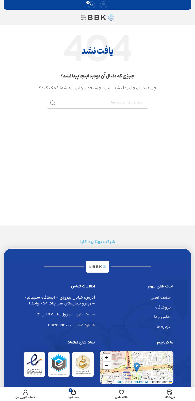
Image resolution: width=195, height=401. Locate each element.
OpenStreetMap (140, 381)
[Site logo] (97, 17)
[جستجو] (52, 103)
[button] (137, 367)
